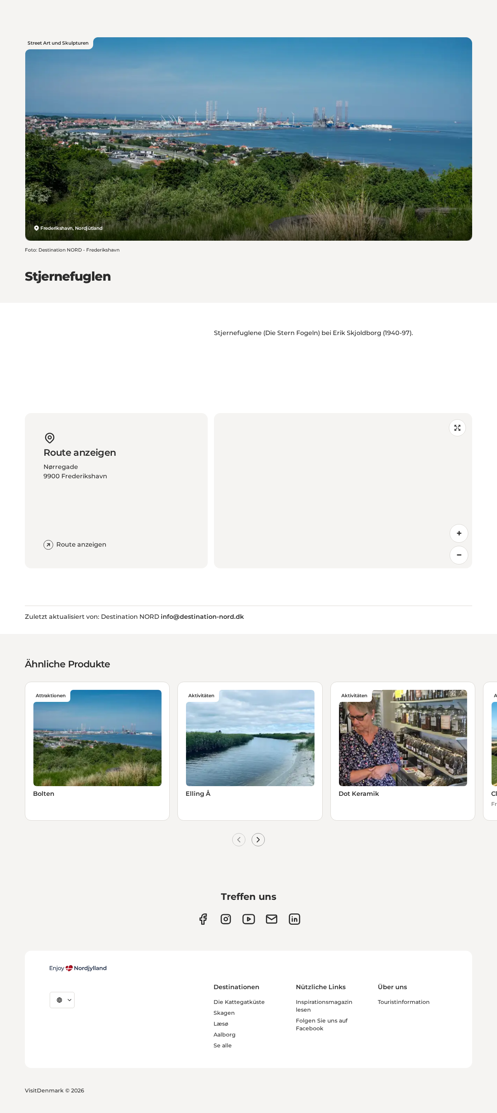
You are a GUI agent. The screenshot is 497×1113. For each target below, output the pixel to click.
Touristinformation (404, 1001)
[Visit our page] (226, 919)
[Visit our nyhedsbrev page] (271, 919)
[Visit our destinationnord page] (294, 919)
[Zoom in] (459, 533)
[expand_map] (457, 427)
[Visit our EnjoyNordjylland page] (248, 919)
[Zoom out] (459, 555)
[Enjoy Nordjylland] (78, 968)
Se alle (223, 1045)
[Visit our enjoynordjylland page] (203, 919)
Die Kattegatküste (239, 1001)
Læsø (221, 1023)
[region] (343, 490)
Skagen (224, 1012)
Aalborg (225, 1034)
